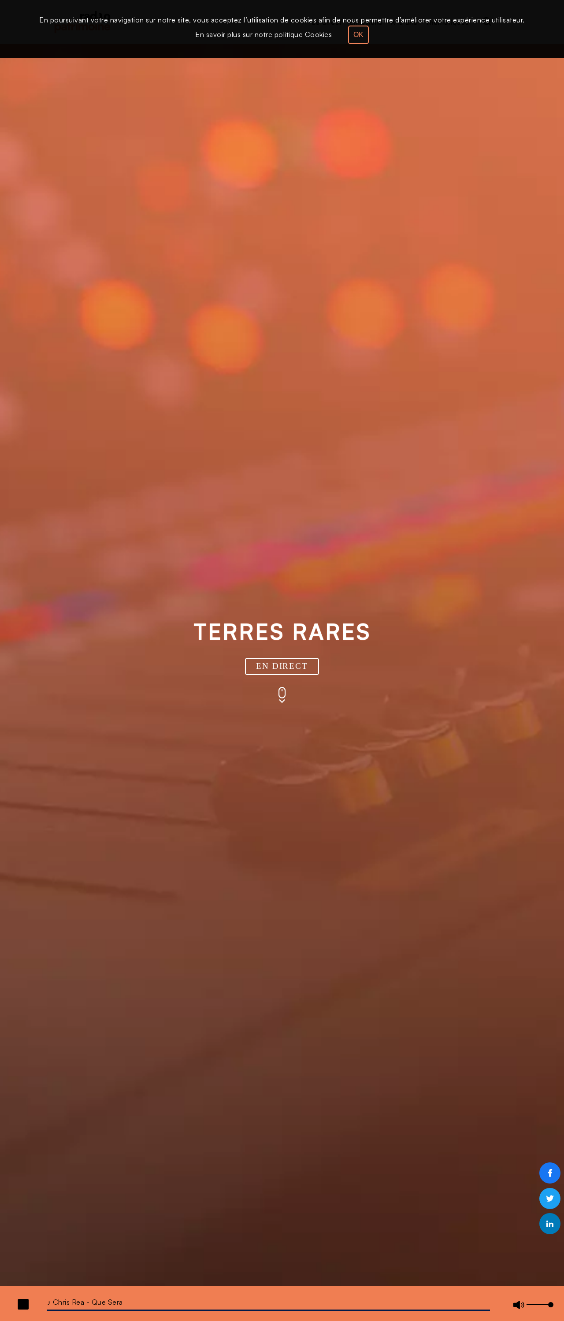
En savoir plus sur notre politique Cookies (263, 34)
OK (358, 34)
